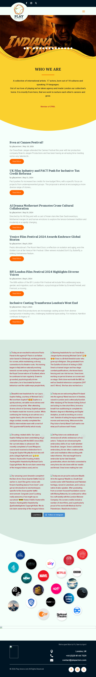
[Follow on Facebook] (71, 669)
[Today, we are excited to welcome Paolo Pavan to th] (28, 369)
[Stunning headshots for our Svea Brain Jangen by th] (68, 369)
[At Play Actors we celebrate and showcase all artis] (68, 451)
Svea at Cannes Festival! (26, 142)
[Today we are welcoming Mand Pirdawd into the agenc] (68, 410)
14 (65, 48)
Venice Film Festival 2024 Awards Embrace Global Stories (45, 238)
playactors (16, 146)
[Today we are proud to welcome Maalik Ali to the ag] (68, 492)
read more (16, 161)
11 (56, 48)
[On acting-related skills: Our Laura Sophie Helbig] (28, 451)
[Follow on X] (36, 3)
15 (68, 48)
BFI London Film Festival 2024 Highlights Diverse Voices (44, 273)
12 (59, 48)
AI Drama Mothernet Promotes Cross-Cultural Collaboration (42, 207)
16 (71, 48)
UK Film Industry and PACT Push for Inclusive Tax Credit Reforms (45, 172)
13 (62, 48)
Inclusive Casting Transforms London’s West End (44, 303)
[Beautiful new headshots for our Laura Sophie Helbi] (28, 410)
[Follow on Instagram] (31, 3)
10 (53, 48)
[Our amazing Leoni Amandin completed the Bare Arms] (28, 492)
